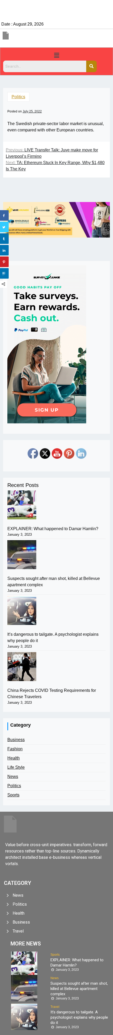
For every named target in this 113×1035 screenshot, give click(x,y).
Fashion (15, 749)
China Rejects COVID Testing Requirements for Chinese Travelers (51, 693)
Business (16, 739)
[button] (56, 55)
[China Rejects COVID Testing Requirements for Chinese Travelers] (21, 666)
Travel (54, 1007)
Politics (18, 97)
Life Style (16, 767)
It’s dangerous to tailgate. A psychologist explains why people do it (53, 637)
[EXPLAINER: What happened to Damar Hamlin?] (21, 504)
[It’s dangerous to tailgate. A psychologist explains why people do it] (21, 610)
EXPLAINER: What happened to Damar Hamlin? (52, 528)
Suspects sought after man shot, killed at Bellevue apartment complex (53, 581)
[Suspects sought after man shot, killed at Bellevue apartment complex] (21, 554)
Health (13, 758)
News (12, 776)
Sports (13, 795)
